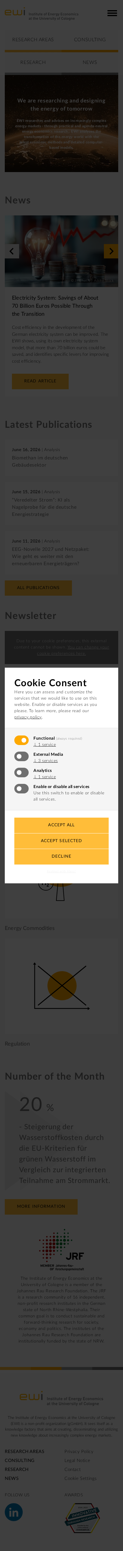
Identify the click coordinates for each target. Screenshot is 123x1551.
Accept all (61, 825)
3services (45, 761)
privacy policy (28, 717)
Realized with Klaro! (61, 871)
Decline (61, 856)
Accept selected (61, 841)
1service (44, 745)
